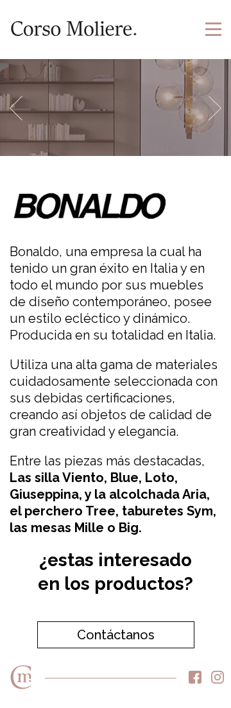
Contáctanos (116, 635)
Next (215, 108)
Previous (16, 108)
